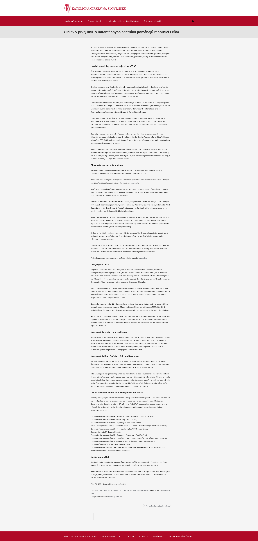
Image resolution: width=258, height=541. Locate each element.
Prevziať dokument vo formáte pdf (157, 506)
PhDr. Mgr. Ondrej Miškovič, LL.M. (109, 536)
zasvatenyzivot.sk (114, 497)
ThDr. (96, 536)
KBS (65, 536)
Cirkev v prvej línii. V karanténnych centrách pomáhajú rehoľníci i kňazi (123, 490)
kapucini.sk (134, 183)
